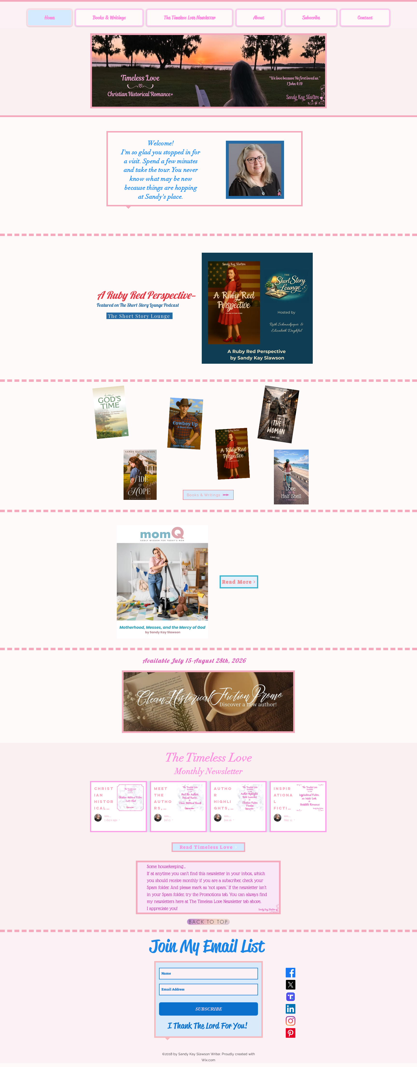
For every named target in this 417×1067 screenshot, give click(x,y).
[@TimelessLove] (290, 997)
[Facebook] (290, 972)
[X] (290, 985)
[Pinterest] (290, 1033)
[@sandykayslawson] (290, 1009)
